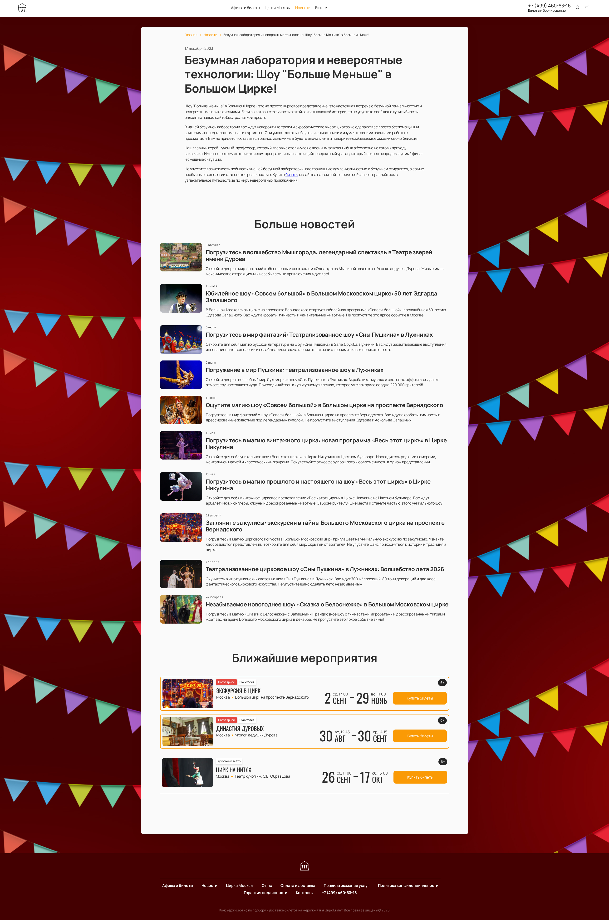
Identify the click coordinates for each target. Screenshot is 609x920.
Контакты (304, 892)
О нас (267, 885)
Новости (302, 7)
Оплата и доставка (297, 885)
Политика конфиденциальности (408, 885)
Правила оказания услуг (346, 885)
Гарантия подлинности (265, 892)
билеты (291, 174)
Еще (318, 7)
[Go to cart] (587, 7)
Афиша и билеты (245, 7)
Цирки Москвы (277, 7)
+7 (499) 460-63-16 (549, 6)
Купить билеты (420, 698)
